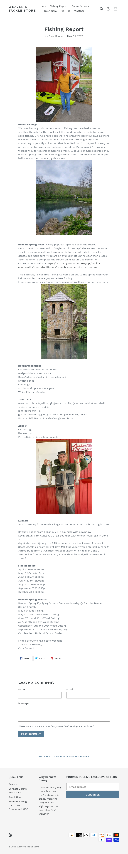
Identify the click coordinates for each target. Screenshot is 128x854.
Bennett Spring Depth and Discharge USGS (18, 805)
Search (13, 784)
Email (69, 689)
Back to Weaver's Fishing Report (66, 756)
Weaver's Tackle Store (22, 8)
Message (23, 703)
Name (21, 689)
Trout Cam (15, 797)
